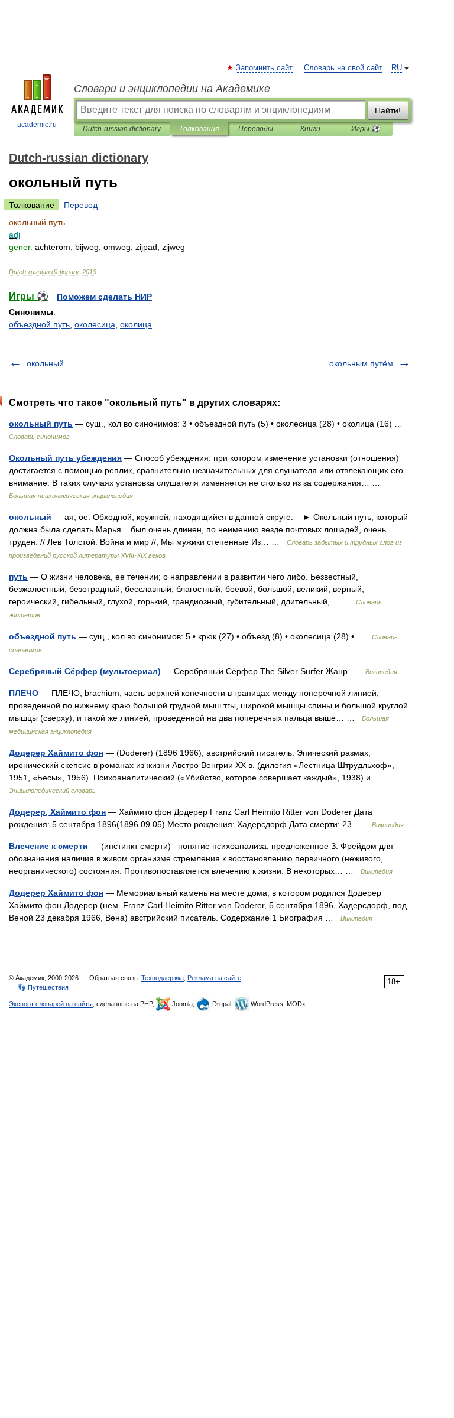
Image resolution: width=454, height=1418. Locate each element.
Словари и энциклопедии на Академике (172, 89)
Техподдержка (162, 977)
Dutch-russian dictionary (122, 129)
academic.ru (37, 125)
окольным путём (361, 363)
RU (396, 68)
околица (136, 324)
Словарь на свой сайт (343, 68)
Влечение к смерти (48, 846)
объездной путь (39, 324)
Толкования (199, 129)
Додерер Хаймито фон (56, 752)
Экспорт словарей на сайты (51, 1003)
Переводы (255, 129)
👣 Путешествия (43, 987)
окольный (45, 363)
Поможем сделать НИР (104, 296)
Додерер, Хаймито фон (57, 812)
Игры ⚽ (365, 129)
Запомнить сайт (265, 68)
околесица (94, 324)
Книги (310, 129)
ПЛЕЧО (23, 693)
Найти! (388, 110)
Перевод (81, 205)
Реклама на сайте (214, 977)
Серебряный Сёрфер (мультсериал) (85, 671)
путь (18, 576)
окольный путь (41, 423)
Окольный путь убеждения (65, 458)
